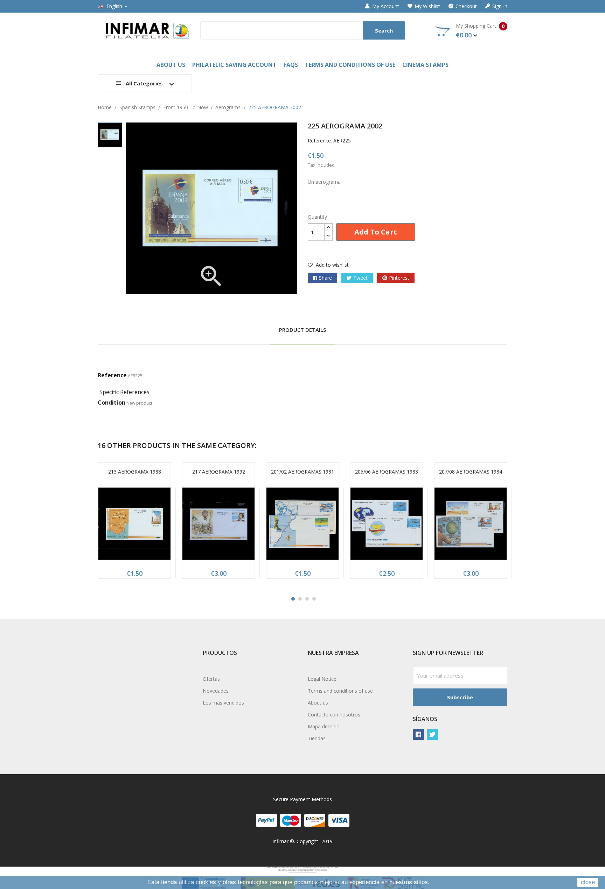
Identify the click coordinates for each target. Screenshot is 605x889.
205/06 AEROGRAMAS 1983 (386, 471)
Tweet (360, 277)
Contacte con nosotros (334, 714)
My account (385, 6)
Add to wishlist (331, 264)
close (588, 882)
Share (325, 277)
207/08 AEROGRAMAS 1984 (470, 471)
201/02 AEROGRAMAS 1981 (302, 471)
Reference (112, 375)
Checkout (466, 6)
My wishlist (427, 6)
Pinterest (399, 277)
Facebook (418, 734)
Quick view (134, 526)
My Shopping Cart (480, 30)
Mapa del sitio (324, 726)
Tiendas (317, 738)
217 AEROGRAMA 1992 (218, 471)
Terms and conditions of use (340, 690)
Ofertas (211, 679)
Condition (111, 402)
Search (384, 30)
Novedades (216, 690)
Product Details (302, 329)
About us (318, 702)
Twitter (432, 734)
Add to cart (375, 232)
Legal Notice (322, 679)
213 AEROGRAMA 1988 (134, 471)
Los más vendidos (223, 702)
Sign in (499, 6)
